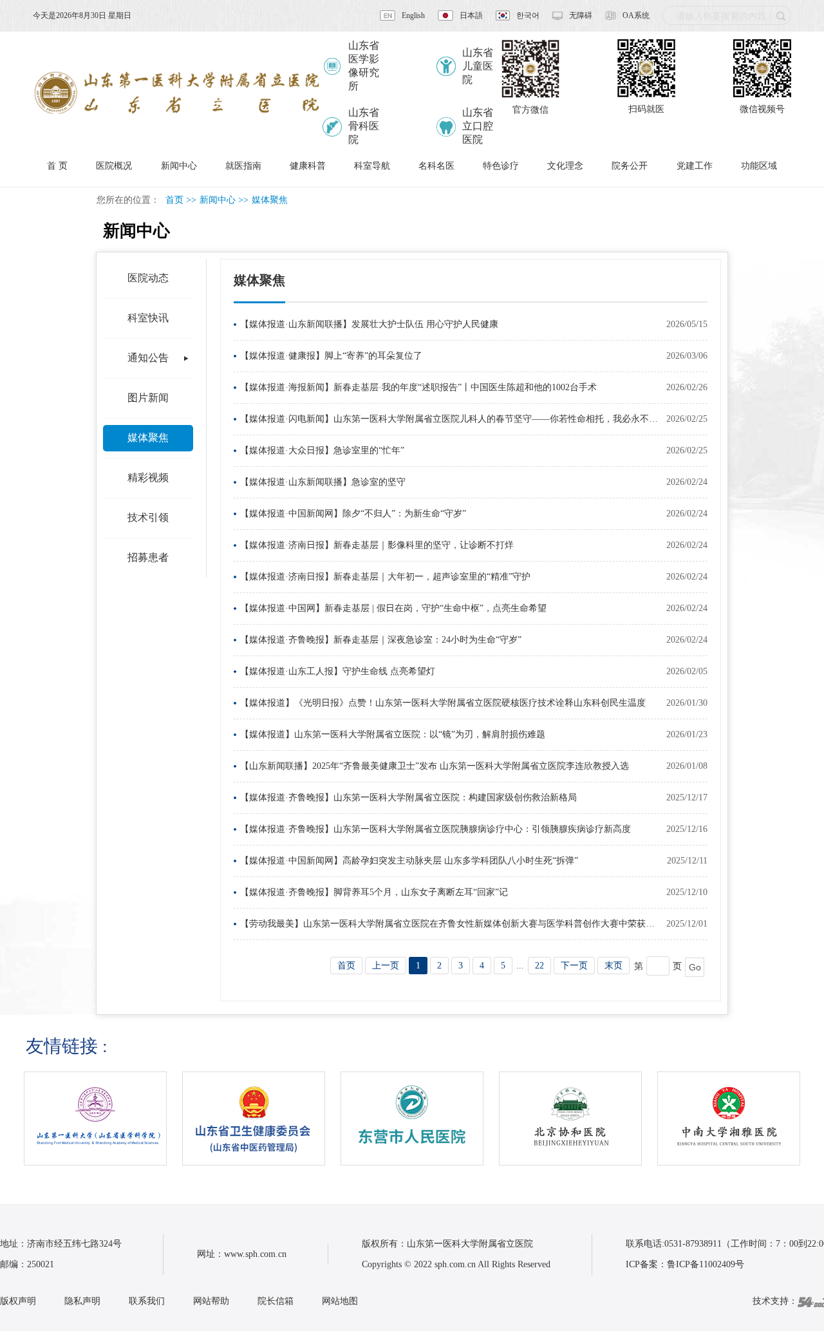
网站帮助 (211, 1301)
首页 (174, 200)
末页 (613, 965)
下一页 (574, 965)
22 (539, 965)
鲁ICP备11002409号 (705, 1264)
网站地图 (340, 1301)
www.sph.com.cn (255, 1254)
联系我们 (147, 1301)
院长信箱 (276, 1301)
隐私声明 (82, 1301)
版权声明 (18, 1301)
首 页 (57, 166)
